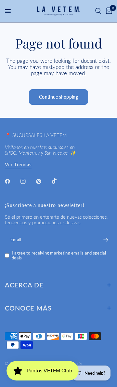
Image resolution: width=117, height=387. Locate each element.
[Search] (98, 11)
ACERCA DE (24, 285)
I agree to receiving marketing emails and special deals (59, 255)
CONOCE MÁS (28, 308)
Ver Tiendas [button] (18, 164)
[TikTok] (59, 181)
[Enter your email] (105, 239)
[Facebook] (12, 181)
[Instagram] (27, 181)
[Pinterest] (43, 181)
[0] (108, 11)
